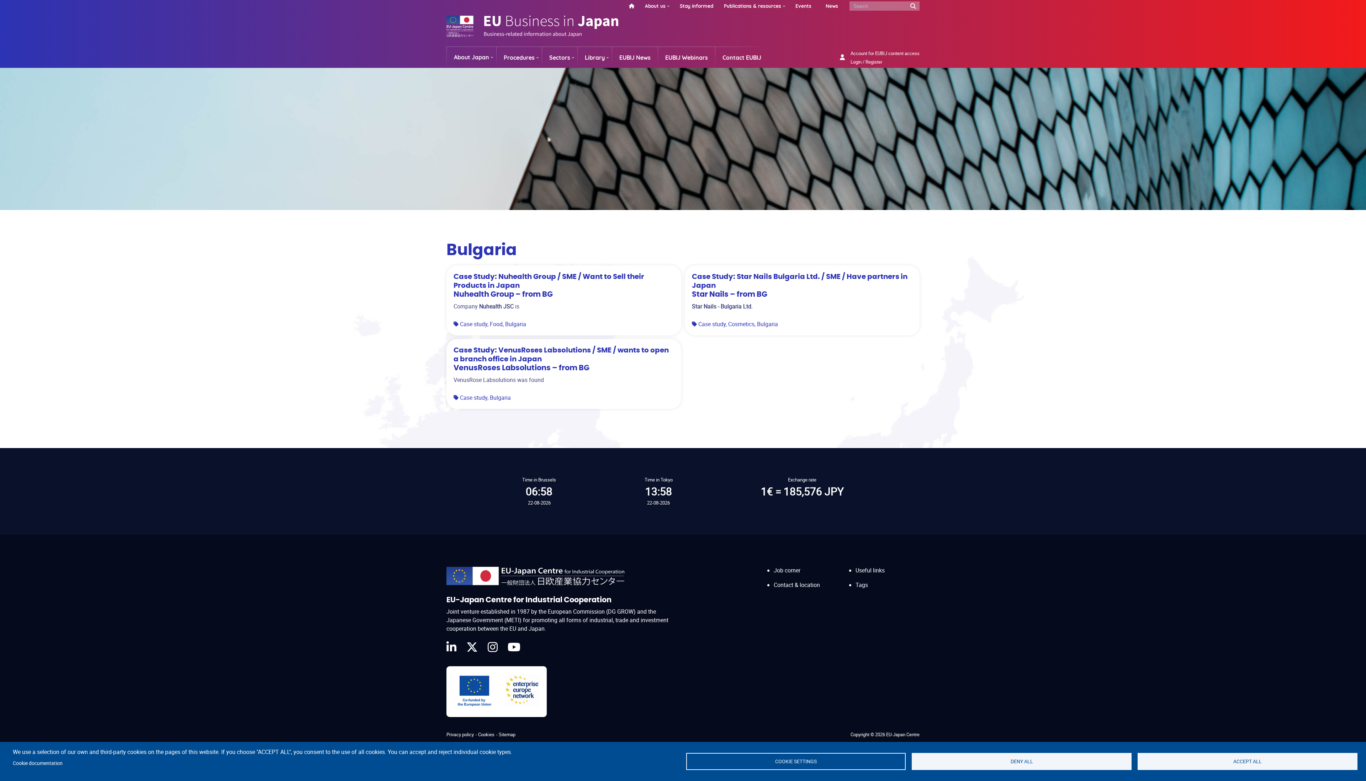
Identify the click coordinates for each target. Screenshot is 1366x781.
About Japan (471, 57)
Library (595, 57)
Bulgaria (515, 324)
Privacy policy (460, 734)
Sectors (559, 57)
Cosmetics (741, 324)
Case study (473, 324)
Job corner (787, 570)
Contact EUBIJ (741, 57)
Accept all (1247, 761)
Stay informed (696, 6)
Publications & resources (752, 6)
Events (803, 6)
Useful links (870, 570)
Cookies (486, 734)
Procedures (519, 57)
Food (496, 324)
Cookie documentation (38, 763)
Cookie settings (796, 761)
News (832, 6)
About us (655, 6)
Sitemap (507, 734)
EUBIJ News (635, 57)
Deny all (1022, 761)
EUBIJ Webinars (686, 57)
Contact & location (797, 585)
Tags (862, 585)
